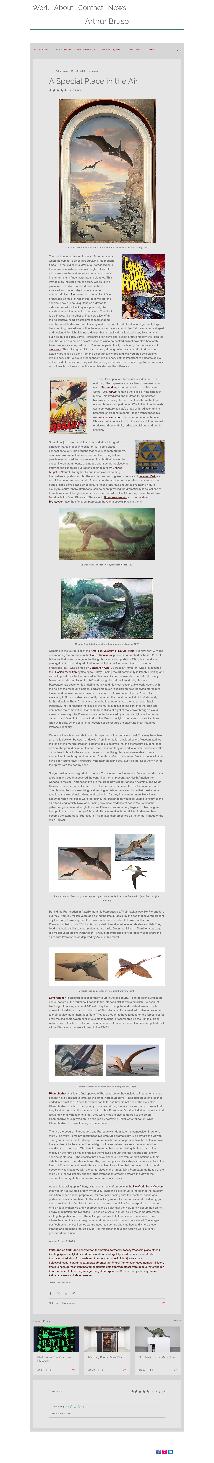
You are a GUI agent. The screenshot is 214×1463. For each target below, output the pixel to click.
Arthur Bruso (107, 21)
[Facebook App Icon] (158, 1452)
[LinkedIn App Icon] (170, 1452)
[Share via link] (73, 1293)
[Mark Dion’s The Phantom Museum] (56, 1339)
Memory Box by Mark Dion (105, 1357)
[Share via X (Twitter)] (58, 1293)
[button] (176, 49)
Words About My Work (110, 49)
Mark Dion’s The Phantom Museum (54, 1359)
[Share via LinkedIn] (65, 1293)
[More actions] (163, 71)
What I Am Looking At (86, 49)
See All (177, 1320)
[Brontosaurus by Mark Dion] (157, 1339)
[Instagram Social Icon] (164, 1452)
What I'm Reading (63, 49)
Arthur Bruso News (41, 49)
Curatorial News (133, 49)
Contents (150, 49)
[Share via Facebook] (50, 1293)
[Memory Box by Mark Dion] (107, 1339)
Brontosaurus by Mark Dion (157, 1357)
